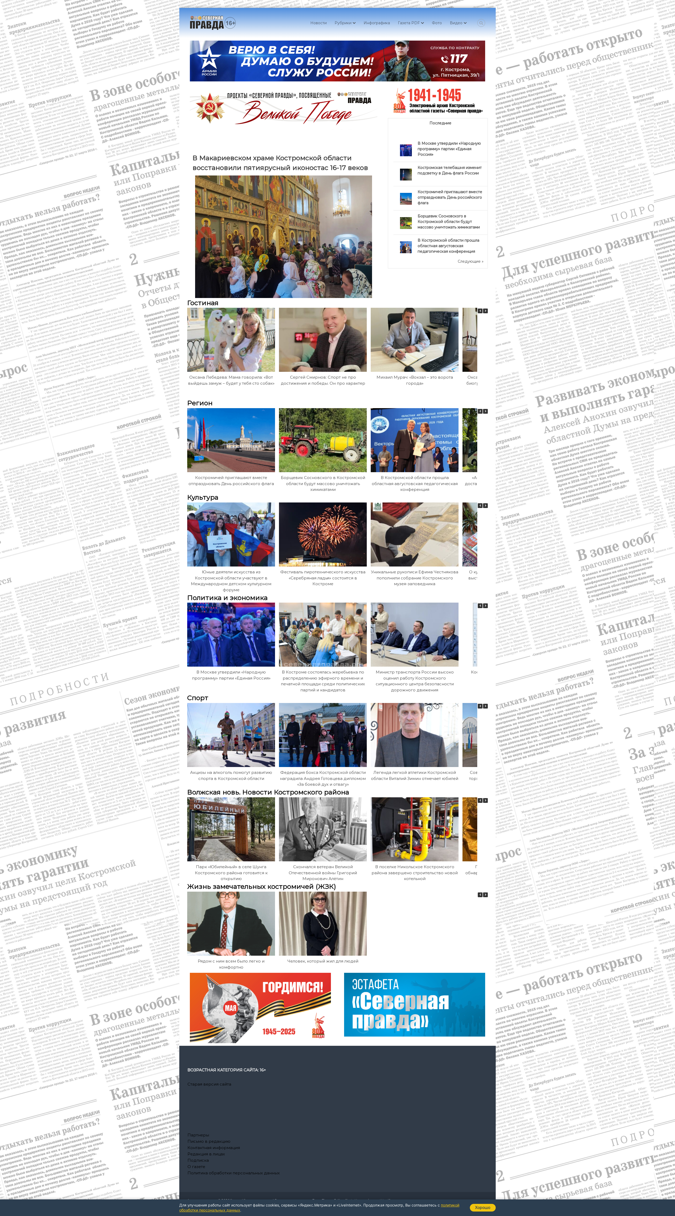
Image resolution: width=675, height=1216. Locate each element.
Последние (440, 123)
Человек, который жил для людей (322, 961)
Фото (437, 23)
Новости (318, 23)
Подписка (198, 1160)
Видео (456, 23)
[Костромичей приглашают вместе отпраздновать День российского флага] (405, 198)
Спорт (197, 698)
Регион (200, 403)
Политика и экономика (227, 598)
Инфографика (377, 23)
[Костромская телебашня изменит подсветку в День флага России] (405, 174)
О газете (196, 1166)
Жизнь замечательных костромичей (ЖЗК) (261, 886)
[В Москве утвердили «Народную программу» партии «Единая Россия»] (405, 150)
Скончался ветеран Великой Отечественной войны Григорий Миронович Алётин (323, 872)
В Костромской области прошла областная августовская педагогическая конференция (448, 246)
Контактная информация (213, 1147)
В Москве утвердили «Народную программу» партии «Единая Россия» (449, 149)
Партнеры (198, 1134)
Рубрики (343, 23)
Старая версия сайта (209, 1084)
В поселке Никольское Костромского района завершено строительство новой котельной (415, 872)
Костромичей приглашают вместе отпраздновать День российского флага (450, 197)
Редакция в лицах (206, 1153)
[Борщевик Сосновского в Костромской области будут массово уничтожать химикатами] (405, 222)
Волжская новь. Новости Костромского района (268, 792)
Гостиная (203, 303)
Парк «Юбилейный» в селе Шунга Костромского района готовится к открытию (231, 872)
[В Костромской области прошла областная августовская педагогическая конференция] (405, 247)
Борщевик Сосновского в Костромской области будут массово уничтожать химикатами (449, 221)
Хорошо (482, 1207)
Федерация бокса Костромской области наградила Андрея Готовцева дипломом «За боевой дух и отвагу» (323, 778)
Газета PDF (409, 23)
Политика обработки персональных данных (233, 1172)
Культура (202, 497)
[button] (485, 311)
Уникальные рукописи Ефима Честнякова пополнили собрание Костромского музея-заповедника (414, 577)
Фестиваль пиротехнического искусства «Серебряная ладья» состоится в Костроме (322, 577)
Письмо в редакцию (208, 1141)
